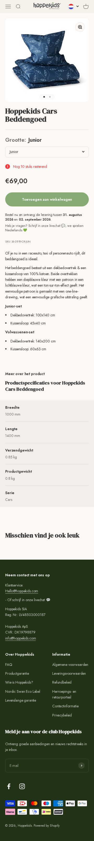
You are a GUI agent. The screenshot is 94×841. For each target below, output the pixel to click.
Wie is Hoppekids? (19, 682)
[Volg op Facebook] (8, 786)
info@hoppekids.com (20, 638)
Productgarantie (17, 673)
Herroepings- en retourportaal (64, 694)
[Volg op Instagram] (22, 786)
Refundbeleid (62, 682)
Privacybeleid (62, 715)
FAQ (8, 664)
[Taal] (73, 6)
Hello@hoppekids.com (21, 591)
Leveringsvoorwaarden (69, 673)
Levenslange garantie (20, 700)
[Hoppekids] (47, 6)
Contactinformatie (65, 706)
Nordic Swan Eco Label (22, 691)
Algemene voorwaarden (70, 664)
